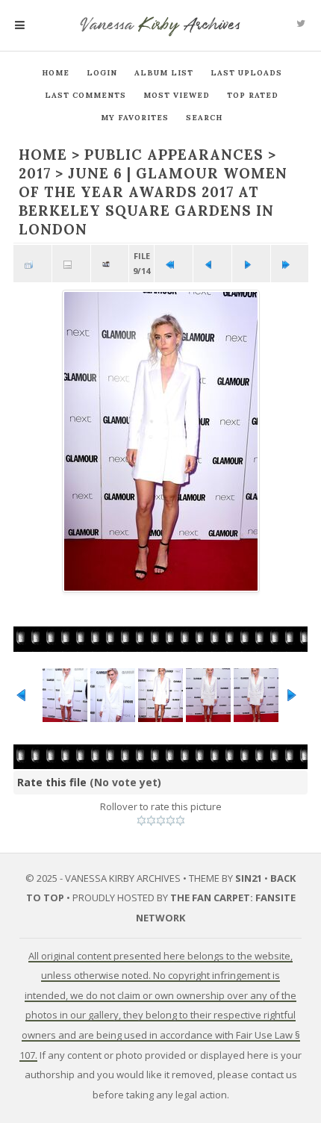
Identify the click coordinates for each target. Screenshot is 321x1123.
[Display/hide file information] (71, 263)
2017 (35, 173)
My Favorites (135, 117)
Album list (163, 73)
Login (102, 73)
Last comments (85, 95)
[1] (141, 820)
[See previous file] (212, 263)
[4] (170, 820)
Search (204, 117)
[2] (151, 820)
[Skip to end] (290, 263)
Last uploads (246, 73)
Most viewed (176, 95)
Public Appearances (174, 155)
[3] (161, 820)
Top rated (252, 95)
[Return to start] (173, 263)
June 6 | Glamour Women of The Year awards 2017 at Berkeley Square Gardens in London (153, 201)
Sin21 (248, 878)
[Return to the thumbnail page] (32, 263)
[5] (180, 820)
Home (55, 73)
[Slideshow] (110, 263)
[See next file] (251, 263)
